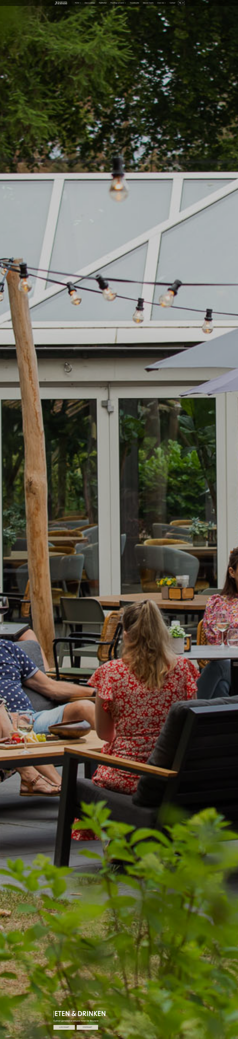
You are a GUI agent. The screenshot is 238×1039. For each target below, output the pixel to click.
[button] (78, 3)
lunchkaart (64, 1027)
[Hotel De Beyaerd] (60, 3)
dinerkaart (87, 1027)
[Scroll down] (119, 1035)
